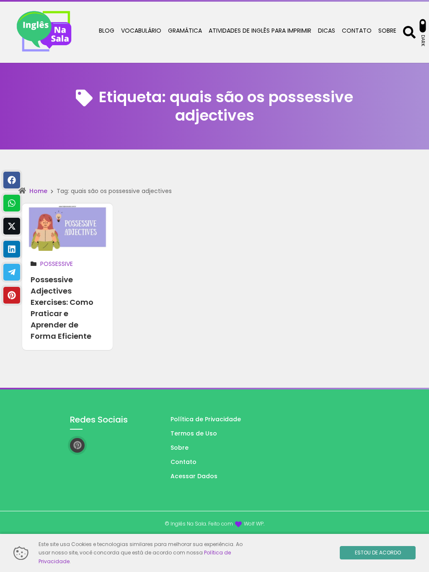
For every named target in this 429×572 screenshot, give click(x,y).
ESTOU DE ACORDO (378, 552)
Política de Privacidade (206, 419)
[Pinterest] (11, 295)
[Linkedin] (11, 249)
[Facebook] (11, 180)
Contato (183, 462)
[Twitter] (11, 226)
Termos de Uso (194, 433)
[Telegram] (11, 272)
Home (38, 191)
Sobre (180, 447)
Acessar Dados (194, 476)
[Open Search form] (409, 32)
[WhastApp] (11, 203)
